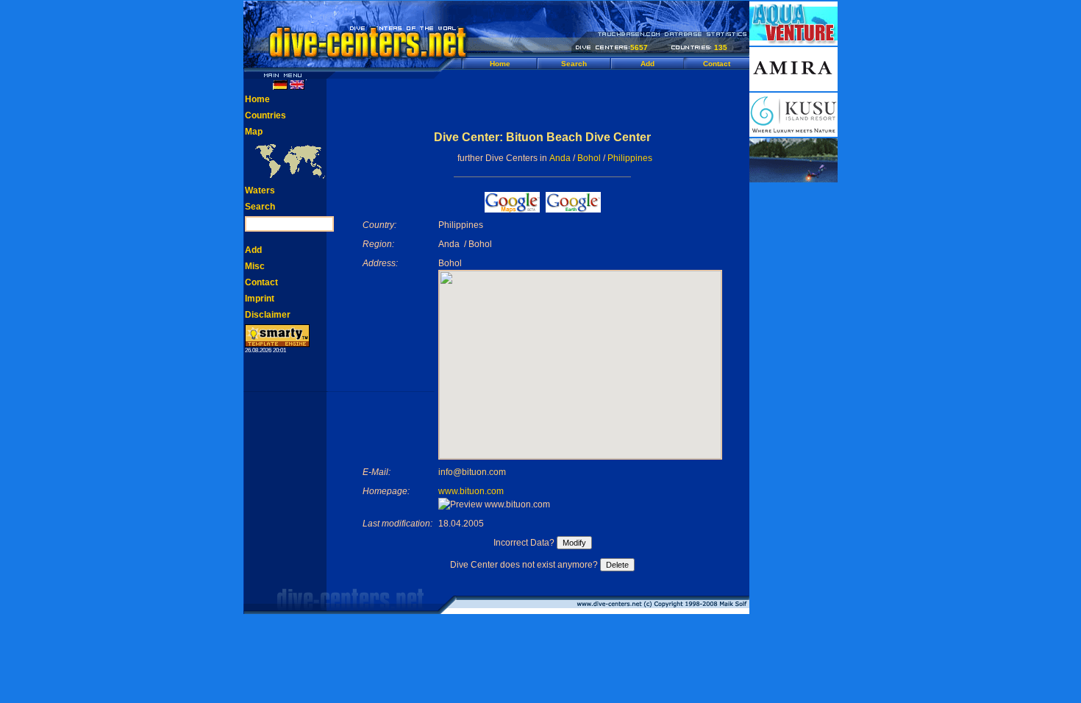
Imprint (259, 298)
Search (574, 64)
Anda (560, 158)
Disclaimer (267, 315)
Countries (265, 115)
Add (647, 64)
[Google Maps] (512, 208)
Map (254, 131)
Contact (716, 64)
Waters (260, 190)
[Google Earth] (573, 208)
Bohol (589, 158)
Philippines (629, 158)
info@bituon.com (472, 472)
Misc (255, 266)
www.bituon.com (471, 491)
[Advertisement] (543, 100)
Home (500, 64)
